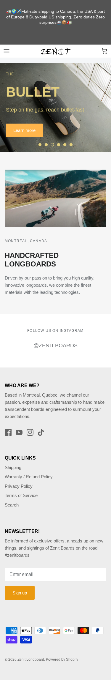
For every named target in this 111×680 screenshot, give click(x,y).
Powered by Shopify (62, 659)
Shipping (13, 467)
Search (12, 504)
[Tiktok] (41, 432)
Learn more (24, 130)
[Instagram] (30, 432)
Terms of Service (21, 495)
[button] (40, 145)
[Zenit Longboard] (55, 51)
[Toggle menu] (6, 51)
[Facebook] (8, 432)
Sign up (19, 592)
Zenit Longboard (30, 659)
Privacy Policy (19, 486)
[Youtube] (19, 432)
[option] (55, 107)
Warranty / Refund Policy (29, 476)
